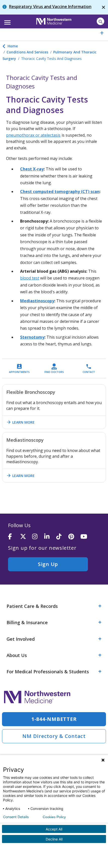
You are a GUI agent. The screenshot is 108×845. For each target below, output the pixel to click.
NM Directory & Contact (54, 736)
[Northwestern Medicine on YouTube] (86, 537)
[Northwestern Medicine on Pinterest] (74, 537)
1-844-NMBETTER (54, 719)
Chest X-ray (32, 169)
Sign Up (48, 564)
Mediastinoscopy (37, 301)
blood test (29, 278)
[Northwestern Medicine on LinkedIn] (50, 537)
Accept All (54, 829)
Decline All (54, 839)
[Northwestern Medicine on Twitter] (26, 537)
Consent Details (16, 817)
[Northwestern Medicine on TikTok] (62, 537)
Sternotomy (32, 337)
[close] (103, 7)
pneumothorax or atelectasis (33, 135)
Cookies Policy (54, 817)
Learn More (20, 422)
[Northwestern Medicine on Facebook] (14, 537)
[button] (6, 21)
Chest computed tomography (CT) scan (59, 191)
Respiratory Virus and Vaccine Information (50, 6)
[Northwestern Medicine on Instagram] (38, 537)
